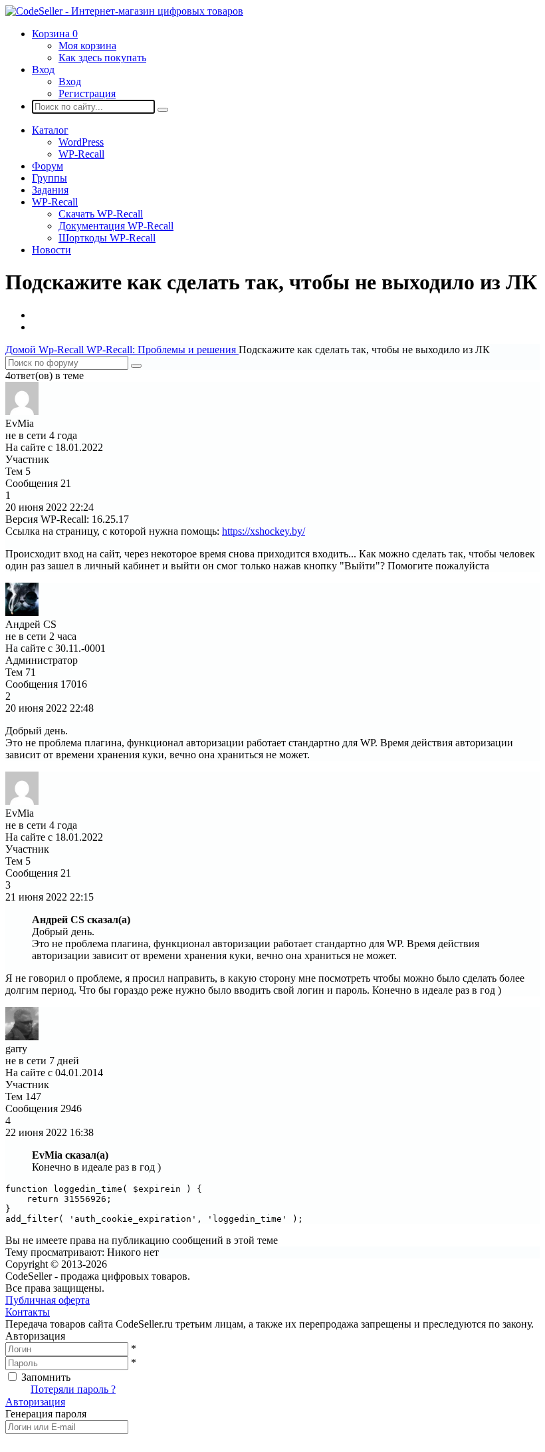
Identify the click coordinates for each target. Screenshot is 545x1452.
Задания (50, 190)
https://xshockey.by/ (263, 531)
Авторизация (35, 1401)
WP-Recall (81, 154)
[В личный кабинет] (22, 411)
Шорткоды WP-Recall (107, 237)
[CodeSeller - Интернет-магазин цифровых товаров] (124, 11)
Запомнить (45, 1377)
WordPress (81, 142)
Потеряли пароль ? (73, 1389)
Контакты (27, 1312)
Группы (49, 178)
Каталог (50, 130)
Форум (47, 166)
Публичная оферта (47, 1300)
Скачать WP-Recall (100, 213)
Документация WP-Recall (115, 225)
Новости (51, 249)
